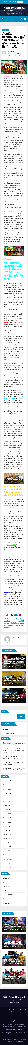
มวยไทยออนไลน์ (7, 890)
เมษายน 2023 (6, 805)
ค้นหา (4, 711)
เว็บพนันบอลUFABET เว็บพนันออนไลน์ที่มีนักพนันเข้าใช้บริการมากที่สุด (13, 698)
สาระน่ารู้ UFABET (5, 30)
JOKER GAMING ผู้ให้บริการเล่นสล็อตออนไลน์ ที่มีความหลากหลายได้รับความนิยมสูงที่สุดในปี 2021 (14, 1025)
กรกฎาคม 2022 (7, 838)
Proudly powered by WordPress (9, 1009)
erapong (12, 51)
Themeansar (14, 1011)
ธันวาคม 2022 (7, 818)
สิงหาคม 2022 (7, 834)
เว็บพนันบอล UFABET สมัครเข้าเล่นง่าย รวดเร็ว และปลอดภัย (13, 927)
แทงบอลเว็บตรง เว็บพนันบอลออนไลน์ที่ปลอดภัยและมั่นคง (14, 978)
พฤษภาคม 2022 (7, 846)
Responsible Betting (17, 1029)
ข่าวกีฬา (5, 882)
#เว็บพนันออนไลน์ (17, 55)
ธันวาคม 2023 (7, 785)
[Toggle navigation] (25, 19)
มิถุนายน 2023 (7, 797)
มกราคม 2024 (7, 781)
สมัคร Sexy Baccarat (14, 7)
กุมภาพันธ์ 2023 (7, 809)
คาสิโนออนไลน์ (7, 886)
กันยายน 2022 (7, 830)
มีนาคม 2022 (6, 855)
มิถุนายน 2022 (7, 842)
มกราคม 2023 (7, 814)
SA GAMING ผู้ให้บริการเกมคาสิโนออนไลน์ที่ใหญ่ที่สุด (14, 1032)
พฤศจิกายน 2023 (7, 789)
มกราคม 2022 (7, 863)
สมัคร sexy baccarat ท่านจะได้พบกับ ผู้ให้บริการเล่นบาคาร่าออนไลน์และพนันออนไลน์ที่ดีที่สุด (14, 1040)
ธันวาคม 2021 (7, 867)
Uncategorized (7, 878)
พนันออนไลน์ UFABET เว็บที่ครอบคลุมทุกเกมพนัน (9, 623)
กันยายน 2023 (7, 793)
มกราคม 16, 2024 (9, 981)
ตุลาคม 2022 (6, 826)
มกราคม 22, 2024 (9, 929)
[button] (21, 19)
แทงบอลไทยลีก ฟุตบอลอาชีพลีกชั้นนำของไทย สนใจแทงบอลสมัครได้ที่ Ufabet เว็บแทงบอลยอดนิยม (14, 750)
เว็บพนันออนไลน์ (7, 899)
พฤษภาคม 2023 (7, 801)
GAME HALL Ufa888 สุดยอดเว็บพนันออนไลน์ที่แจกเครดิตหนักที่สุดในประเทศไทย (14, 1020)
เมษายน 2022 (6, 851)
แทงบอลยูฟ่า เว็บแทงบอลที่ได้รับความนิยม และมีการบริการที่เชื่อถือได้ (14, 961)
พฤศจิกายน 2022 (7, 822)
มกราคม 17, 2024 (9, 963)
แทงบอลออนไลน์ (7, 903)
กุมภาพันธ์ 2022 (7, 859)
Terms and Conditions (14, 1036)
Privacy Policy (9, 1029)
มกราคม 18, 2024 (9, 946)
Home (14, 1015)
